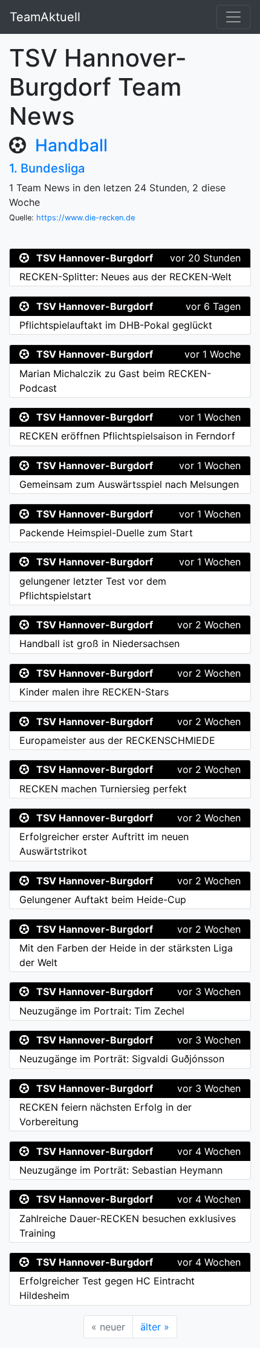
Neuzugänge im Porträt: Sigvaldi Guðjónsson (121, 1059)
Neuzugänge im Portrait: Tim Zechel (101, 1011)
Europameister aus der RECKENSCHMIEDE (117, 740)
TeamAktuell (45, 17)
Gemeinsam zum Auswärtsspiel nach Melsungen (129, 484)
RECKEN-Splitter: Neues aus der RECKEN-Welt (125, 277)
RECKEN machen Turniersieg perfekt (103, 789)
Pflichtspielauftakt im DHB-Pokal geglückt (115, 325)
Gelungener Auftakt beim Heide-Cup (102, 899)
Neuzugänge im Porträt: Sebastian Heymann (121, 1170)
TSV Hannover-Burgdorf (94, 258)
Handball (71, 145)
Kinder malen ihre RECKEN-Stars (94, 692)
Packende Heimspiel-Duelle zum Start (106, 533)
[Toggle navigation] (233, 17)
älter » (154, 1327)
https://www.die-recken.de (85, 217)
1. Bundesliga (47, 168)
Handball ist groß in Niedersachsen (99, 643)
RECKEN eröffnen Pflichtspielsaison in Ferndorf (127, 436)
